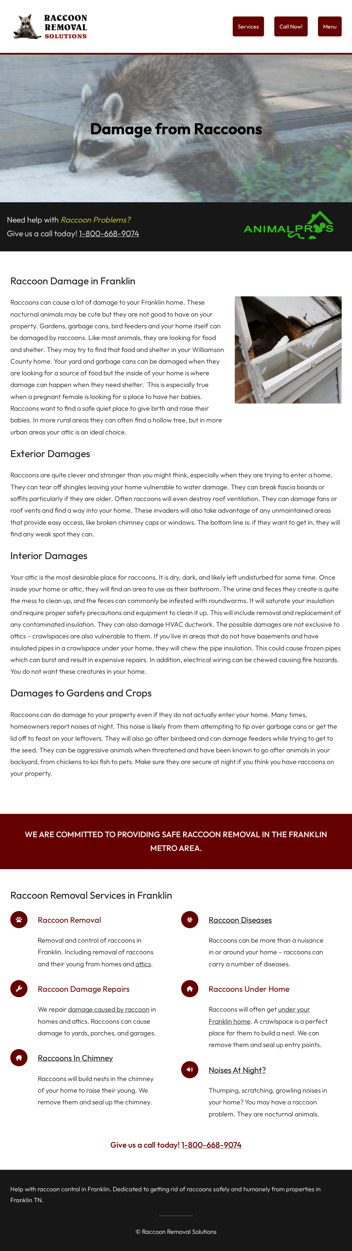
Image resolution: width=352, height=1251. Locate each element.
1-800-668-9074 (109, 233)
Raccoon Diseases (240, 920)
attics (143, 963)
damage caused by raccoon (109, 1009)
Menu (330, 26)
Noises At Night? (237, 1070)
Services (248, 26)
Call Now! (290, 26)
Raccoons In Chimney (75, 1058)
